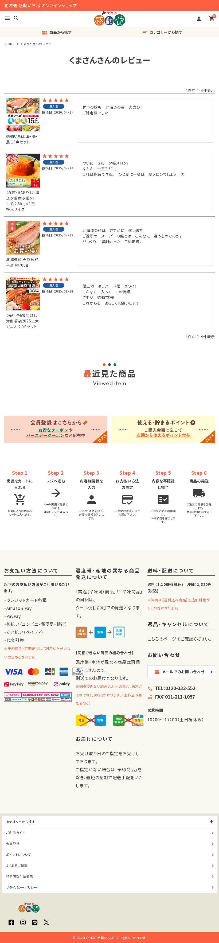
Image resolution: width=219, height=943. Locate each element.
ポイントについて (18, 854)
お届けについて (94, 739)
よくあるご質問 (17, 865)
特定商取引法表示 (19, 876)
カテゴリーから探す (162, 32)
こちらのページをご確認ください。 (179, 639)
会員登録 (13, 843)
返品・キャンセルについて (178, 624)
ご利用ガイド (15, 832)
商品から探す (56, 32)
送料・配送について (170, 571)
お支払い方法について (31, 571)
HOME (10, 43)
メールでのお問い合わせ (179, 672)
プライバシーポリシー (21, 887)
